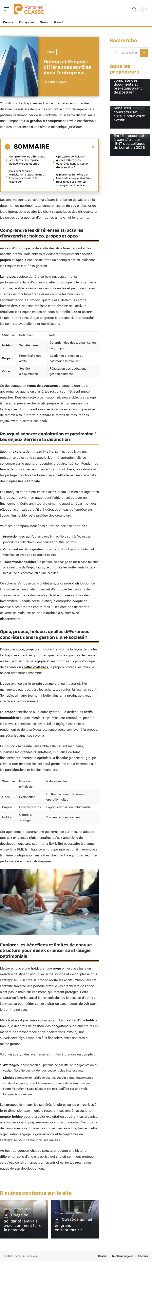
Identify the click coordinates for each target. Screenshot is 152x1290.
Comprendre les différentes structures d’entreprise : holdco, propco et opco (27, 160)
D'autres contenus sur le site (36, 1193)
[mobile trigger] (7, 9)
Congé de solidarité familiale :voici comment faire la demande (22, 1222)
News (50, 52)
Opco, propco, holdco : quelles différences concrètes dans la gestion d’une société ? (72, 162)
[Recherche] (134, 9)
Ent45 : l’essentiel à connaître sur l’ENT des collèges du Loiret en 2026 (129, 141)
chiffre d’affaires (35, 667)
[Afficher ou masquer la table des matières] (72, 147)
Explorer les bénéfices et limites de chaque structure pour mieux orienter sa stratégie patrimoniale (74, 180)
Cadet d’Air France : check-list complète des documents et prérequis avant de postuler (129, 82)
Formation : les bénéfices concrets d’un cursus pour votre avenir (129, 112)
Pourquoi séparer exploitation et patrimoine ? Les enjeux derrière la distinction (26, 176)
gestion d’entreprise (46, 121)
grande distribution (75, 583)
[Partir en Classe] (28, 9)
